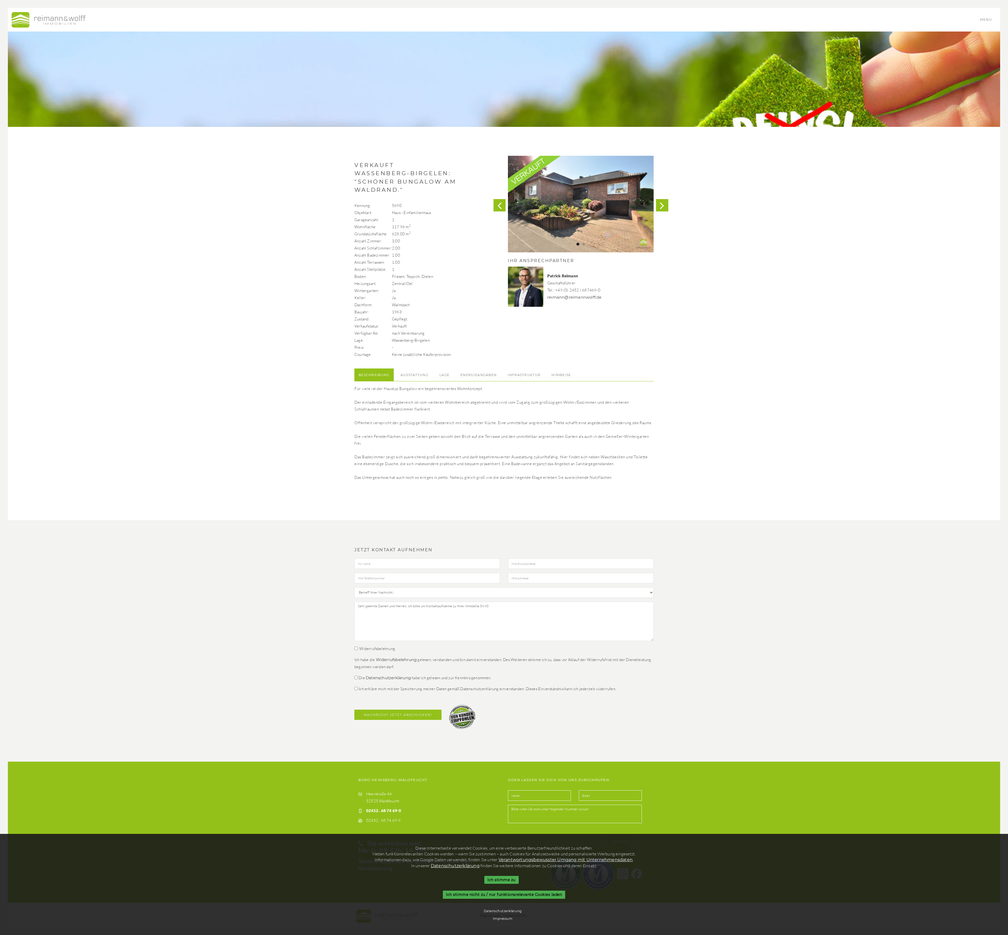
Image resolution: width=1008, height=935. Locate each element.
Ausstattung (414, 375)
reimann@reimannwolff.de (574, 297)
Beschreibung (374, 375)
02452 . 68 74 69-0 (383, 810)
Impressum (503, 919)
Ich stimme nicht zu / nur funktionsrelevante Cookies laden (504, 894)
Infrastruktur (524, 375)
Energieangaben (478, 375)
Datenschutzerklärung (388, 677)
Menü (987, 20)
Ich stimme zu (501, 879)
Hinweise (561, 375)
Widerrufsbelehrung (396, 659)
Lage (444, 375)
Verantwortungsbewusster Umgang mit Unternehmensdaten (565, 859)
